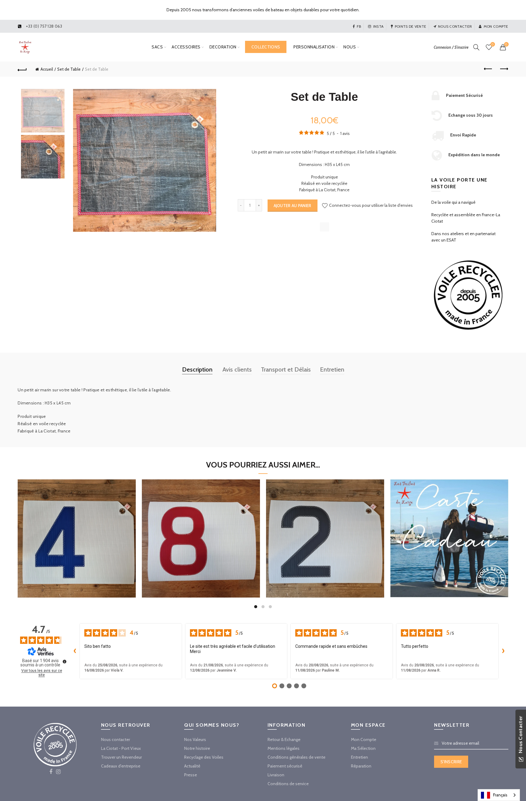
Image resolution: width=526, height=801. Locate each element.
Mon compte (496, 26)
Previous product (488, 69)
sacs (157, 47)
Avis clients (237, 369)
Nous (349, 47)
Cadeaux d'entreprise (120, 766)
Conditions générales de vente (296, 757)
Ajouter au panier (292, 205)
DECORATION (223, 47)
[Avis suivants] (503, 651)
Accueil (46, 69)
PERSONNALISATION (314, 47)
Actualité (192, 766)
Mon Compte (363, 739)
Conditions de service (288, 783)
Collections (265, 47)
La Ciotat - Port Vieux (121, 748)
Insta (378, 26)
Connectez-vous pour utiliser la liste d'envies (370, 205)
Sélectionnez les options (76, 561)
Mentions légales (284, 748)
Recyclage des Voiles (203, 757)
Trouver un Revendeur (121, 757)
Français (500, 794)
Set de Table (69, 69)
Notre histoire (197, 748)
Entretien (332, 369)
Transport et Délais (286, 369)
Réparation (361, 766)
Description (197, 369)
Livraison (276, 775)
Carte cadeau (449, 532)
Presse (190, 775)
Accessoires (186, 47)
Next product (503, 69)
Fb (359, 26)
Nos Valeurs (195, 739)
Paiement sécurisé (285, 766)
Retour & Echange (284, 739)
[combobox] (499, 795)
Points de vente (410, 26)
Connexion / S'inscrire (451, 47)
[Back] (22, 69)
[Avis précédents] (74, 651)
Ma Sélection (363, 748)
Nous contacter (455, 26)
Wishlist (492, 44)
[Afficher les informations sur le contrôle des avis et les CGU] (64, 661)
